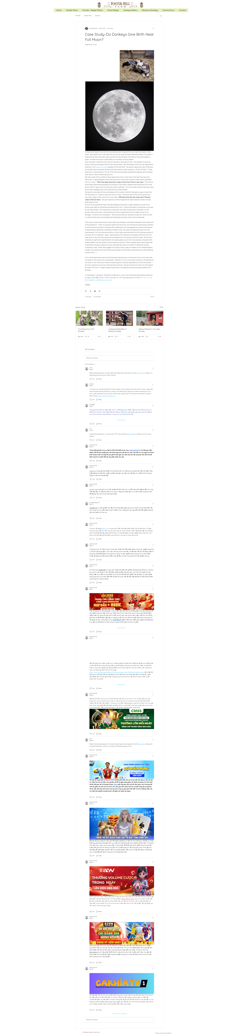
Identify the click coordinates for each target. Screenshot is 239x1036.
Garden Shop (87, 15)
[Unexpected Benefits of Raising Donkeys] (119, 318)
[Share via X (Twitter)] (90, 291)
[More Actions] (153, 369)
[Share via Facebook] (86, 291)
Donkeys (97, 15)
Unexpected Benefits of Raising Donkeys (117, 330)
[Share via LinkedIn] (95, 291)
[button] (161, 15)
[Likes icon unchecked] (90, 379)
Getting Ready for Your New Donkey (149, 330)
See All (161, 307)
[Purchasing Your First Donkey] (89, 318)
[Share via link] (99, 291)
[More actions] (153, 28)
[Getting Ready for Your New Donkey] (149, 318)
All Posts (78, 15)
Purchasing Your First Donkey (86, 330)
